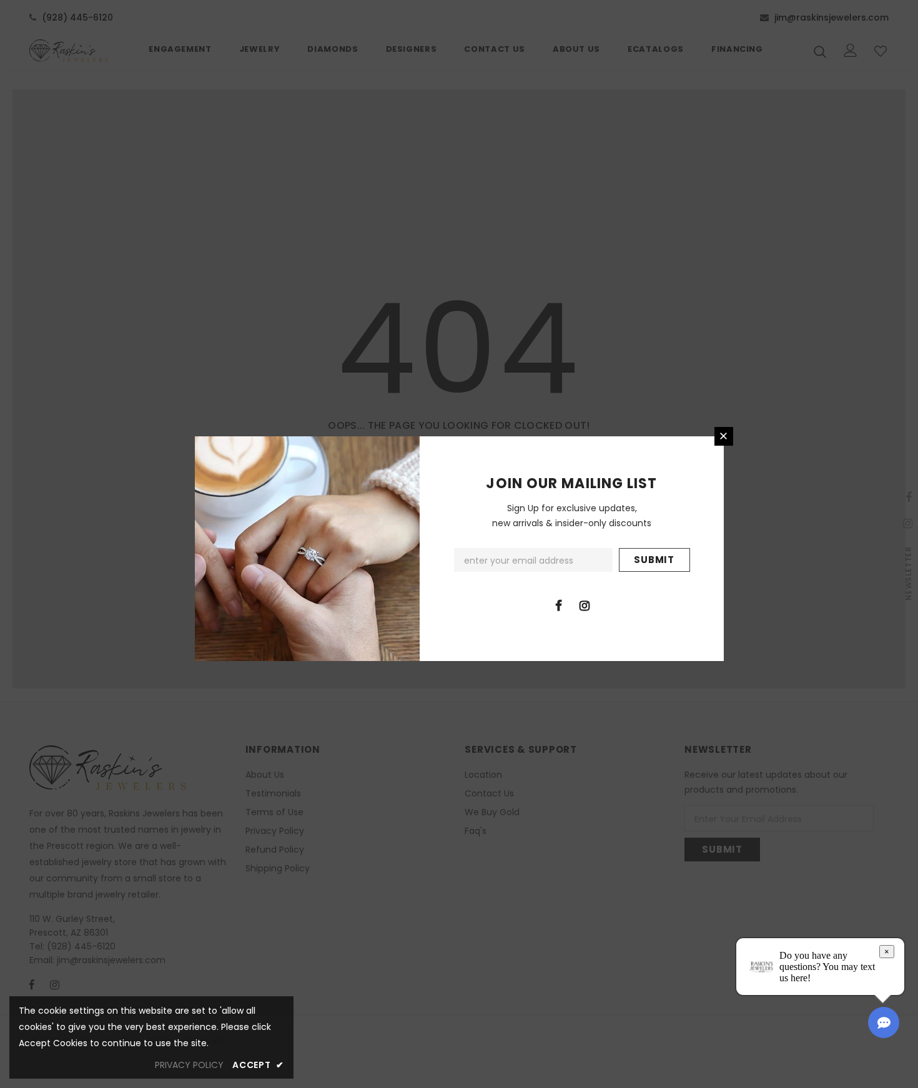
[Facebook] (559, 604)
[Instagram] (584, 604)
